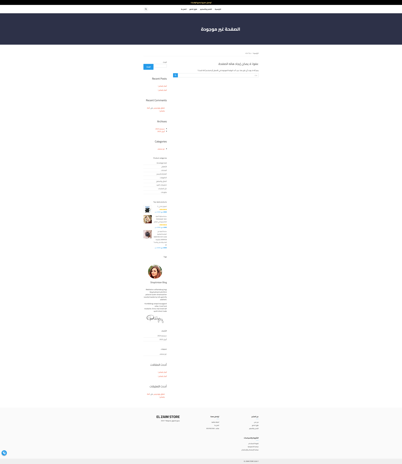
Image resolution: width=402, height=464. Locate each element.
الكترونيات (163, 177)
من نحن (256, 422)
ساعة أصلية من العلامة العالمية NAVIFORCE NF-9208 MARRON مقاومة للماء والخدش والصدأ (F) (160, 238)
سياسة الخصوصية (253, 446)
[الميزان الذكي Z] (147, 209)
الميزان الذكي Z (162, 206)
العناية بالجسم (162, 173)
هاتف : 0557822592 (212, 428)
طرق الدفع (193, 9)
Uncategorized (162, 162)
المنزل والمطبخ (161, 181)
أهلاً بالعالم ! (162, 86)
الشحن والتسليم (206, 9)
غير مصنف (161, 148)
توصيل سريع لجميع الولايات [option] (201, 2)
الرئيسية (218, 9)
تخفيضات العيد (161, 184)
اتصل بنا (184, 9)
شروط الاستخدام (254, 443)
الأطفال (164, 166)
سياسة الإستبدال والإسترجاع (250, 449)
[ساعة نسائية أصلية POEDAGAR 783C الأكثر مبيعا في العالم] (147, 219)
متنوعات (164, 192)
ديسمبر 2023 (160, 128)
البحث (165, 62)
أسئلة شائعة (215, 422)
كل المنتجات (162, 188)
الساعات (164, 170)
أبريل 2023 (161, 131)
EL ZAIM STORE (168, 416)
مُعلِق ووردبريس (159, 107)
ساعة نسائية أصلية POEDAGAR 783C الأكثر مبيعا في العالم (160, 219)
